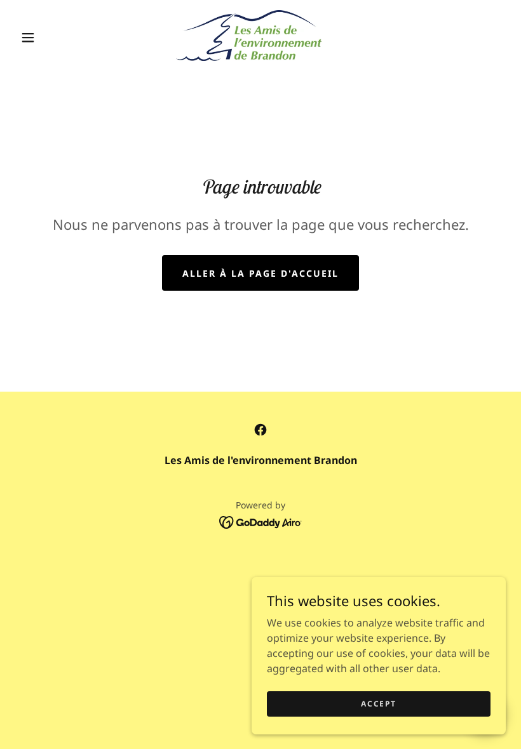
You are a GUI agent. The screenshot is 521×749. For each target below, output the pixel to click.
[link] (248, 35)
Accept (378, 703)
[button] (28, 37)
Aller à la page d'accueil (260, 273)
